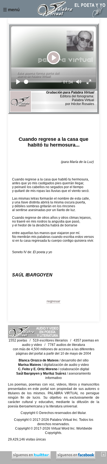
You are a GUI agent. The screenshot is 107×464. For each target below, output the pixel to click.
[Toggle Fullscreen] (89, 81)
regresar (53, 301)
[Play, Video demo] (18, 81)
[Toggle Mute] (78, 81)
